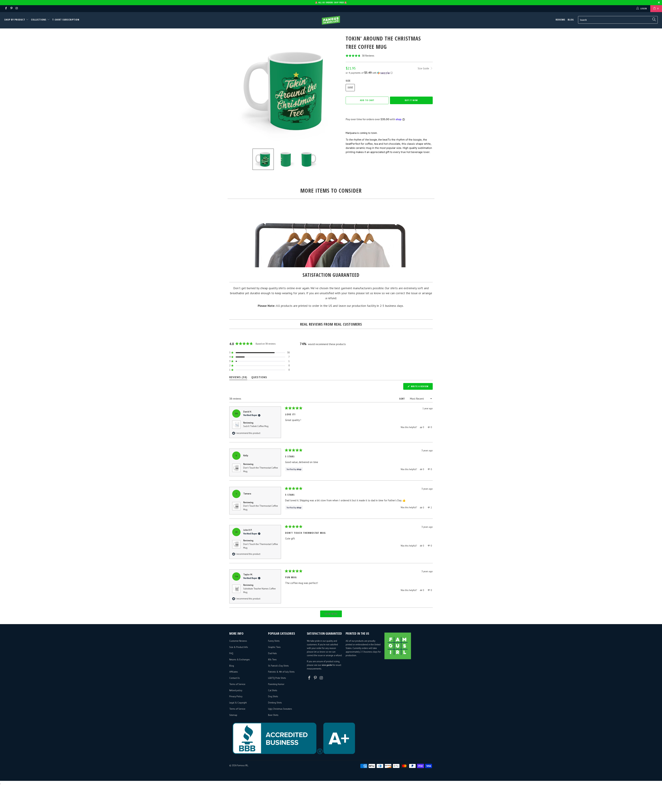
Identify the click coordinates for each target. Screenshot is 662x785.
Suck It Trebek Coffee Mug (255, 426)
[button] (389, 55)
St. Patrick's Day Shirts (278, 665)
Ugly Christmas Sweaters (280, 708)
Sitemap (233, 715)
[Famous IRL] (331, 20)
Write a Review (421, 387)
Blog (571, 19)
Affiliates (233, 671)
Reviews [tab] (238, 378)
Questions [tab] (259, 378)
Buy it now (411, 100)
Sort (402, 398)
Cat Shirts (272, 690)
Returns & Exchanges (239, 659)
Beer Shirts (273, 715)
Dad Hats (272, 653)
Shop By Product (15, 19)
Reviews (560, 19)
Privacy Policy (235, 696)
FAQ (231, 653)
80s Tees (272, 659)
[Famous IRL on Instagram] (16, 8)
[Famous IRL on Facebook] (5, 8)
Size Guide (424, 68)
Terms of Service (237, 684)
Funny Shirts (274, 640)
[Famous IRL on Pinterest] (11, 8)
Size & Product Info (238, 647)
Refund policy (235, 690)
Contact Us (234, 678)
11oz (350, 87)
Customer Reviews (238, 640)
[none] (263, 159)
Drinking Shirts (275, 702)
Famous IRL (242, 765)
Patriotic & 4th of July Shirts (281, 671)
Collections (38, 19)
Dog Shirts (273, 696)
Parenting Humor (276, 684)
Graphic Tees (274, 647)
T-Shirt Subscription (65, 19)
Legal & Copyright (238, 702)
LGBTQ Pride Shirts (277, 678)
